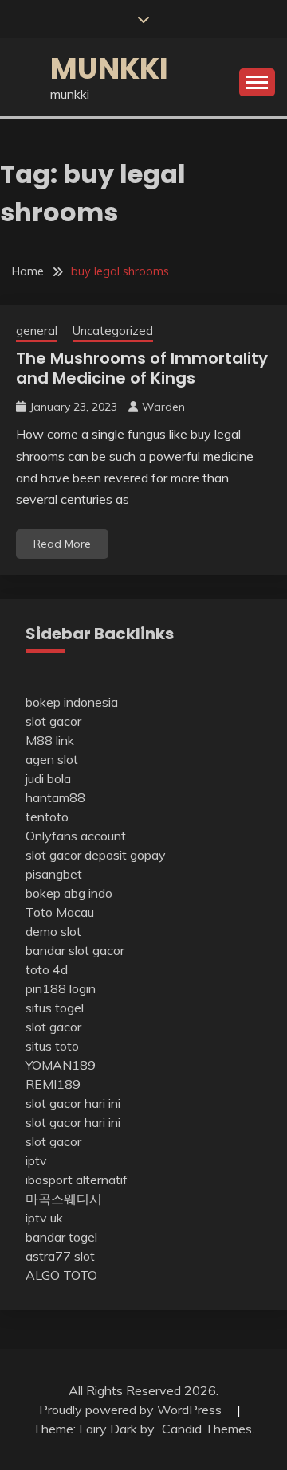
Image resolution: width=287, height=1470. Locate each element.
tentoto (47, 817)
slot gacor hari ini (73, 1103)
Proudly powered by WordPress (132, 1409)
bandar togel (61, 1237)
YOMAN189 (61, 1065)
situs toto (52, 1046)
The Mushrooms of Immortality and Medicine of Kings (142, 368)
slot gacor (53, 721)
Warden (163, 407)
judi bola (48, 778)
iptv (36, 1160)
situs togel (55, 1008)
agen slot (52, 759)
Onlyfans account (76, 836)
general (36, 330)
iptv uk (44, 1218)
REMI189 (53, 1084)
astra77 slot (60, 1256)
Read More (62, 543)
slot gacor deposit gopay (96, 855)
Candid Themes (207, 1429)
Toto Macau (60, 912)
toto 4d (47, 969)
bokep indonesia (72, 702)
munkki (109, 68)
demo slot (53, 931)
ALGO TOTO (61, 1275)
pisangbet (54, 874)
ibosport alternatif (77, 1179)
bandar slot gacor (75, 950)
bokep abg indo (69, 893)
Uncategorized (113, 330)
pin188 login (61, 988)
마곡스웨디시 (64, 1199)
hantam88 (55, 797)
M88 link (50, 740)
